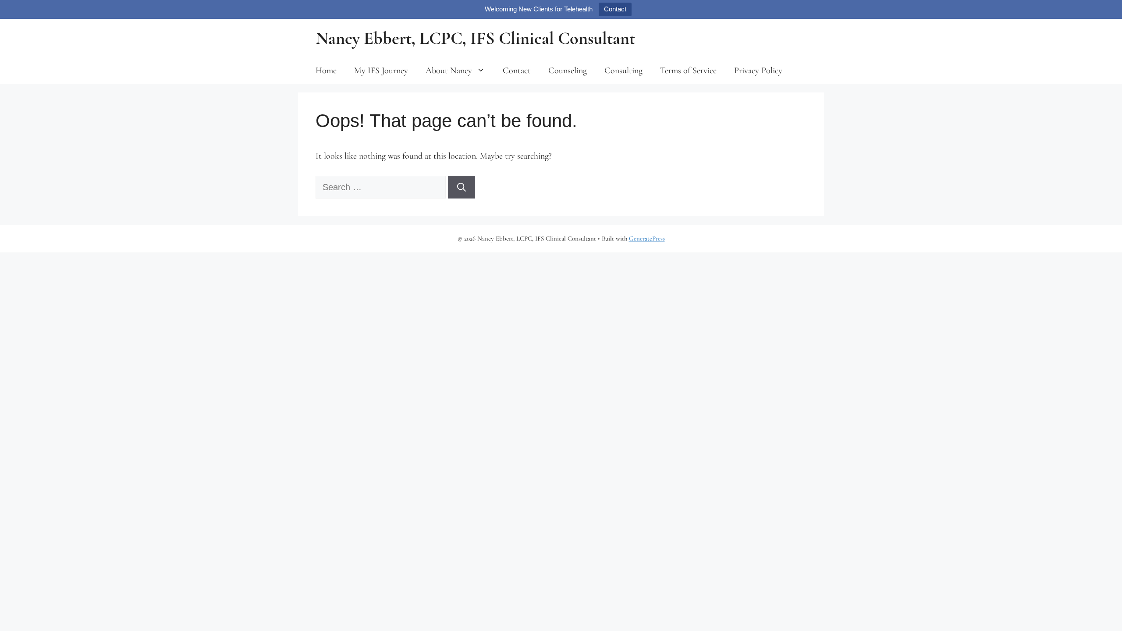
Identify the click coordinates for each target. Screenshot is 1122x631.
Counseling (567, 70)
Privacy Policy (758, 70)
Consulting (623, 70)
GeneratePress (647, 238)
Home (326, 70)
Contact (615, 9)
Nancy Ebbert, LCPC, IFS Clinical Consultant (475, 38)
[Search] (461, 187)
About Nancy (449, 70)
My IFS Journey (381, 70)
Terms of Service (688, 70)
